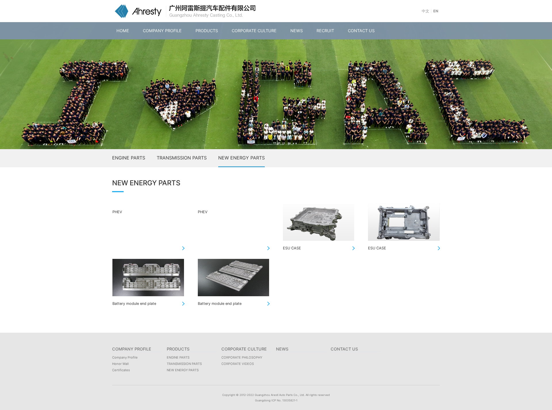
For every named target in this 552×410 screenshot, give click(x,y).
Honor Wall (120, 364)
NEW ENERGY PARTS (241, 158)
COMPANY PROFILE (162, 30)
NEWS (296, 30)
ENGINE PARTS (128, 158)
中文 (425, 11)
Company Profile (125, 357)
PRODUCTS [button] (206, 30)
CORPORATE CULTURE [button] (254, 30)
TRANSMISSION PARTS (182, 158)
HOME (122, 30)
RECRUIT (325, 30)
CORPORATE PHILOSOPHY (241, 357)
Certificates (121, 370)
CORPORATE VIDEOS (237, 364)
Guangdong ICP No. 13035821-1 (276, 400)
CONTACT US (361, 30)
